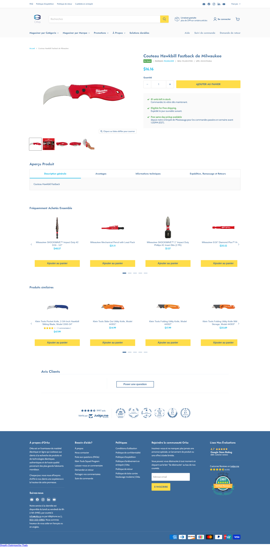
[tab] (55, 173)
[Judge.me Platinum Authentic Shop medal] (134, 413)
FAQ (31, 4)
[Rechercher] (164, 19)
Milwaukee (169, 61)
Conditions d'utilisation (126, 448)
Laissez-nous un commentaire (89, 465)
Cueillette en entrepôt (84, 4)
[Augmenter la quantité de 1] (170, 84)
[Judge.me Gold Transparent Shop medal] (147, 413)
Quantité (147, 77)
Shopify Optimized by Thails (14, 545)
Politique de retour (64, 4)
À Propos (118, 33)
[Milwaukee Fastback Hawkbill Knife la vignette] (35, 144)
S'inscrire (161, 487)
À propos (79, 448)
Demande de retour (230, 33)
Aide (187, 33)
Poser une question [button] (135, 384)
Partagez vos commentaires (87, 474)
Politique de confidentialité (128, 452)
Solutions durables (139, 33)
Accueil (32, 48)
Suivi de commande (204, 33)
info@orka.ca (35, 516)
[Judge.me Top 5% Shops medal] (173, 413)
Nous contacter (82, 452)
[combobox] (104, 19)
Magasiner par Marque (75, 33)
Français (234, 4)
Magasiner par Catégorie (43, 33)
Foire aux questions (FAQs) (87, 457)
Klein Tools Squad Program (87, 461)
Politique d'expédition (45, 4)
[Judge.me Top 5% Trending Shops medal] (185, 413)
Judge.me (234, 466)
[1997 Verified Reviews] (223, 496)
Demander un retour (84, 469)
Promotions (100, 33)
